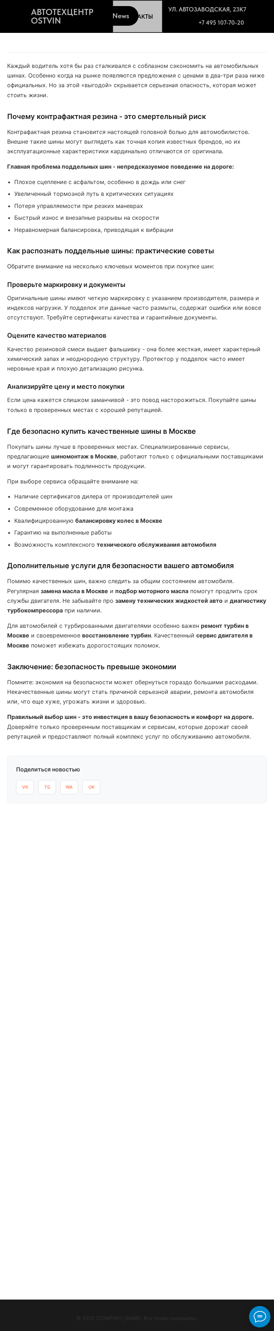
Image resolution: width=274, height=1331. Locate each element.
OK (91, 787)
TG (47, 787)
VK (25, 787)
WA (69, 787)
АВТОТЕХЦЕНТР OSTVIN (62, 16)
